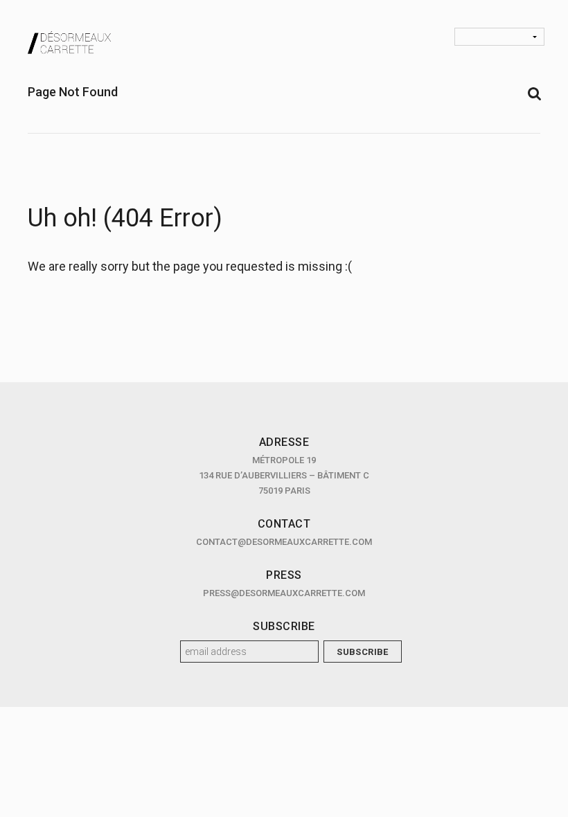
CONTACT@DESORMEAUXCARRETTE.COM (284, 542)
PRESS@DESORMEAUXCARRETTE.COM (284, 593)
